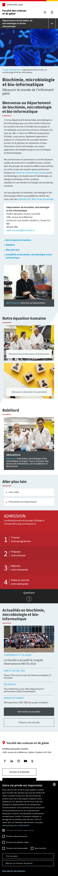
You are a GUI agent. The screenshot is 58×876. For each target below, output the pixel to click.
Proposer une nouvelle (29, 722)
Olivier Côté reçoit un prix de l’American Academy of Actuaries (27, 676)
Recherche (10, 684)
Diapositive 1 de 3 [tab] (43, 420)
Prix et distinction (14, 670)
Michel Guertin (13, 302)
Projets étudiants (14, 698)
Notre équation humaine (18, 240)
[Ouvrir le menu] (52, 23)
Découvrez (11, 458)
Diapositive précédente (5, 443)
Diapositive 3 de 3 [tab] (50, 420)
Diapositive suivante (52, 443)
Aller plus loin (12, 249)
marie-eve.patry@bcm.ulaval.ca (20, 230)
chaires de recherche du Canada (30, 172)
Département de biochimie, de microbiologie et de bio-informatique (17, 23)
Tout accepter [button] (12, 856)
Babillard (10, 244)
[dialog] (29, 828)
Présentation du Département (23, 501)
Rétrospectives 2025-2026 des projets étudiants (26, 702)
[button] (13, 871)
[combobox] (54, 784)
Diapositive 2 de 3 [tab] (46, 420)
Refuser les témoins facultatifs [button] (19, 863)
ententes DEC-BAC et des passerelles (36, 199)
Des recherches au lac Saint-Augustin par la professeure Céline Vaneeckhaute (24, 690)
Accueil (5, 70)
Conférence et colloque (17, 655)
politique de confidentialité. (18, 825)
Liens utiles (14, 492)
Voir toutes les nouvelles (29, 711)
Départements (15, 70)
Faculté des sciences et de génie (14, 12)
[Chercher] (44, 12)
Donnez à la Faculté (19, 771)
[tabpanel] (29, 443)
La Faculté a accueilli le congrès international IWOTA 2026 (23, 662)
